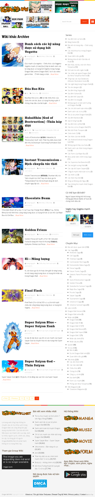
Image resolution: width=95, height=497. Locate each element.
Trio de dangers (73, 87)
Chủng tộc (49, 130)
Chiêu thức (48, 56)
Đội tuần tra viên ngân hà (77, 70)
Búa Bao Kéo (34, 89)
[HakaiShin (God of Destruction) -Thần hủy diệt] (12, 129)
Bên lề (72, 350)
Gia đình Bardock (74, 118)
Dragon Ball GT (75, 326)
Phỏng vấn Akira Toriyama (79, 384)
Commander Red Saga (78, 262)
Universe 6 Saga (75, 302)
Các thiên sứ (72, 175)
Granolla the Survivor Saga (79, 286)
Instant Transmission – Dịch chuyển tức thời (43, 162)
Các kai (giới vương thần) (76, 165)
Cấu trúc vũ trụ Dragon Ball (77, 127)
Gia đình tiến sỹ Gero (75, 39)
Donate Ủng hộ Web (59, 494)
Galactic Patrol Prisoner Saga (80, 274)
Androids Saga (75, 252)
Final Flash (33, 291)
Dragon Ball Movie (76, 329)
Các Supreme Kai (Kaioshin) (78, 162)
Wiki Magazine (73, 387)
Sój (27, 93)
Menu (92, 21)
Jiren (36, 453)
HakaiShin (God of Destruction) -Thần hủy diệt (43, 122)
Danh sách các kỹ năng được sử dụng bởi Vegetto (42, 48)
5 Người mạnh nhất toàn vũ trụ (79, 171)
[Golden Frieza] (12, 236)
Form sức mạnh (43, 234)
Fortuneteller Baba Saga (79, 265)
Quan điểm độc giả (74, 56)
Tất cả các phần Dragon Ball (78, 115)
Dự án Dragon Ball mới (78, 353)
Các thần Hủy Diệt (74, 178)
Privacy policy (73, 494)
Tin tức (70, 348)
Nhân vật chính (75, 338)
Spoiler (70, 345)
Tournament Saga (76, 299)
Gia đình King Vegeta (75, 90)
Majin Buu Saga (75, 289)
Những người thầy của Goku (78, 145)
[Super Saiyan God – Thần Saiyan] (12, 366)
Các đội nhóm (75, 362)
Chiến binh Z (72, 133)
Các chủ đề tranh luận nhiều (78, 108)
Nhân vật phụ (74, 342)
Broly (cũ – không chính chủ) (45, 462)
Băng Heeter (72, 42)
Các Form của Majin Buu (77, 154)
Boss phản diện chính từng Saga (80, 157)
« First (5, 398)
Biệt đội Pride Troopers (76, 130)
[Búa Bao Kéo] (12, 96)
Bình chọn (87, 235)
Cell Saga (73, 256)
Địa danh (73, 377)
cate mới (71, 308)
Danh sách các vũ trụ (75, 111)
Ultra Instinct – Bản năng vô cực (46, 447)
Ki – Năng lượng (37, 259)
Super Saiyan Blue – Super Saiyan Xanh (40, 324)
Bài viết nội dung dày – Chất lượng (80, 45)
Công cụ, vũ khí (75, 374)
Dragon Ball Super (40, 130)
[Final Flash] (12, 296)
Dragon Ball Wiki (7, 494)
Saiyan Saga (74, 295)
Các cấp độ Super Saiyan (77, 168)
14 (32, 398)
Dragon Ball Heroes (75, 311)
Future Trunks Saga (77, 271)
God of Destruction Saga (79, 280)
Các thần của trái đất (75, 136)
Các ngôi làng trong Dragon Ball (79, 84)
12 (22, 398)
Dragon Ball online (74, 314)
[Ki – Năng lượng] (12, 264)
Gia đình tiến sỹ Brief (75, 124)
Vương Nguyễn (30, 56)
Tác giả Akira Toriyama (42, 494)
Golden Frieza (36, 230)
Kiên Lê (28, 130)
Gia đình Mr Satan (74, 97)
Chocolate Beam (37, 198)
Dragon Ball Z (75, 335)
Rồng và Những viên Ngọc (77, 181)
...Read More (53, 74)
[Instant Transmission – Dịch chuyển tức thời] (12, 167)
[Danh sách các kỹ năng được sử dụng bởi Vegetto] (12, 54)
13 (27, 398)
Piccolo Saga (74, 292)
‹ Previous (14, 398)
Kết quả (76, 235)
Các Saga (71, 250)
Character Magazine (77, 389)
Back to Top (89, 494)
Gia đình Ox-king (74, 100)
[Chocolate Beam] (12, 202)
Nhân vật (71, 317)
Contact (83, 494)
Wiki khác (42, 56)
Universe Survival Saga (78, 305)
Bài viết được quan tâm (76, 247)
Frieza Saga (74, 268)
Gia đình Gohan (73, 93)
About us (28, 494)
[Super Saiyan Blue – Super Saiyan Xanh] (12, 337)
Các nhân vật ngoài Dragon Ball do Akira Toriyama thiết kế (79, 74)
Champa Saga (75, 259)
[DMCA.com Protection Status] (40, 487)
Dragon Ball (74, 320)
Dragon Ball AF (75, 323)
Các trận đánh (75, 365)
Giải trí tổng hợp (73, 121)
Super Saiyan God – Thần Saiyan (40, 363)
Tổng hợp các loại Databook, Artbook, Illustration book (78, 80)
